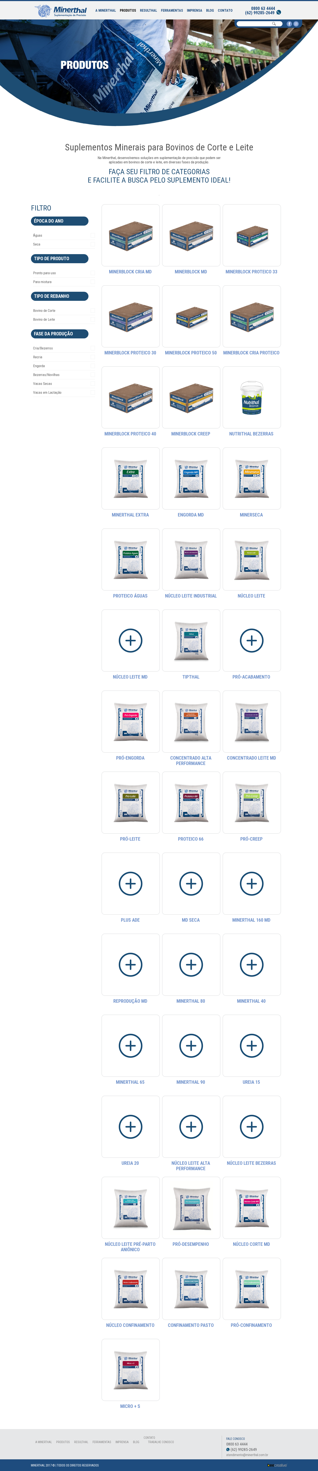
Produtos (128, 10)
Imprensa (194, 10)
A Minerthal (105, 10)
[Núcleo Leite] (252, 559)
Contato (225, 10)
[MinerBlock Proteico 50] (191, 316)
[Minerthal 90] (191, 1045)
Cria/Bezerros (43, 348)
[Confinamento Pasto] (191, 1288)
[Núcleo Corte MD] (252, 1207)
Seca (36, 244)
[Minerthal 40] (252, 964)
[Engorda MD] (191, 478)
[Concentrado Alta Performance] (191, 721)
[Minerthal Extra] (131, 478)
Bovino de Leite (44, 319)
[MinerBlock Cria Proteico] (252, 316)
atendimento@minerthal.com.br (247, 1455)
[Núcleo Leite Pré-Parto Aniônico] (131, 1207)
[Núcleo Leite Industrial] (191, 559)
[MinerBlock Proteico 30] (131, 316)
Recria (37, 357)
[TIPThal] (191, 640)
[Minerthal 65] (131, 1045)
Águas (37, 235)
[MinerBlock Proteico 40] (131, 397)
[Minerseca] (252, 478)
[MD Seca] (191, 883)
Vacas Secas (42, 383)
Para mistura (42, 282)
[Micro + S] (131, 1369)
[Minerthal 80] (191, 964)
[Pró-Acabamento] (252, 640)
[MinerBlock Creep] (191, 397)
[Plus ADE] (131, 883)
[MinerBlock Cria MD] (131, 235)
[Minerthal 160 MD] (252, 883)
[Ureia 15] (252, 1045)
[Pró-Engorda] (131, 721)
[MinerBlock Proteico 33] (252, 235)
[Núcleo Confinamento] (131, 1288)
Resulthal (148, 10)
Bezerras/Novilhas (46, 375)
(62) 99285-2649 (260, 13)
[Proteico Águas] (131, 559)
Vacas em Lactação (47, 392)
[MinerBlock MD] (191, 235)
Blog (210, 10)
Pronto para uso (44, 273)
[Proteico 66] (191, 802)
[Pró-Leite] (131, 802)
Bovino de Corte (44, 310)
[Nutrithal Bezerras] (252, 397)
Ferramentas (172, 10)
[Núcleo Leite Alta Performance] (191, 1126)
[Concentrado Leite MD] (252, 721)
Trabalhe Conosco (161, 1442)
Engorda (39, 366)
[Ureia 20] (131, 1126)
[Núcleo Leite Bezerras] (252, 1126)
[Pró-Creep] (252, 802)
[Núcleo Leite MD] (131, 640)
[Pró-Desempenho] (191, 1207)
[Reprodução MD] (131, 964)
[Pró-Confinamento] (252, 1288)
